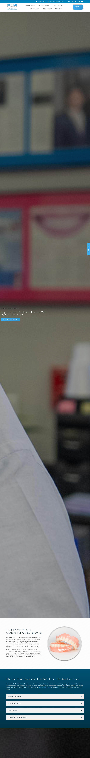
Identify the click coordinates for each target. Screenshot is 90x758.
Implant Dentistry (58, 5)
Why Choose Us (47, 8)
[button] (45, 696)
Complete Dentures (14, 696)
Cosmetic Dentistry (44, 5)
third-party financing (44, 687)
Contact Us (58, 8)
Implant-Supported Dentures (17, 717)
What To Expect (34, 8)
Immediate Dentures (14, 703)
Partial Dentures (13, 710)
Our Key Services (30, 5)
